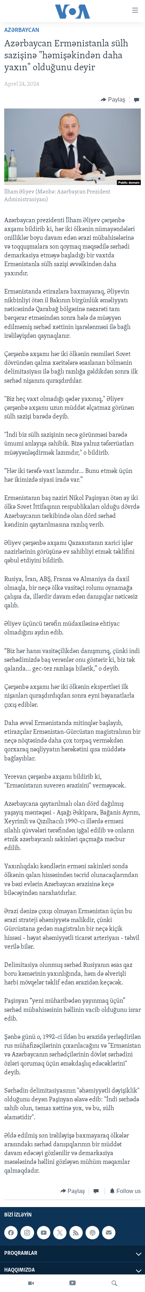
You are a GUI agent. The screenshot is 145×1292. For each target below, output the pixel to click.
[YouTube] (72, 1283)
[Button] (113, 99)
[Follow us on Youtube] (43, 1232)
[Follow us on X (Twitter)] (60, 1232)
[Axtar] (114, 1283)
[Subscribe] (108, 1232)
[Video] (31, 1283)
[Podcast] (92, 1232)
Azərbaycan (21, 30)
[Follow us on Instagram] (27, 1232)
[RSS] (76, 1232)
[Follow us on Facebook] (11, 1232)
